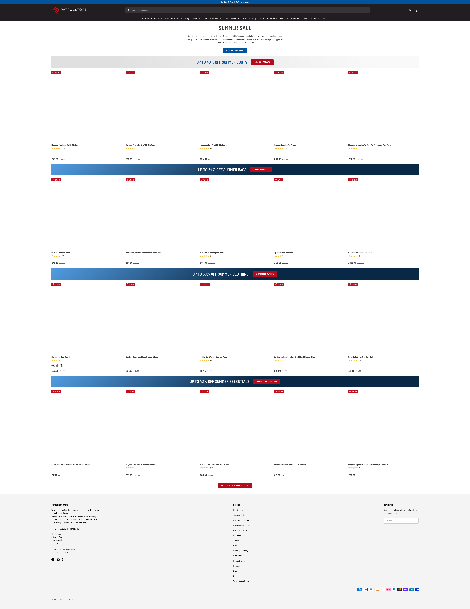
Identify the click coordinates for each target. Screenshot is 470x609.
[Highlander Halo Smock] (86, 318)
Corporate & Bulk (240, 530)
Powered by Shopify (70, 600)
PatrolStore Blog (240, 555)
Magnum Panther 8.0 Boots (285, 145)
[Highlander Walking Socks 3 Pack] (235, 318)
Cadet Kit (295, 18)
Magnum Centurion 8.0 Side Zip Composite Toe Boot (369, 145)
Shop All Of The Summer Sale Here (235, 486)
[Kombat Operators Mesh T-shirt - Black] (161, 318)
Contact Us (237, 545)
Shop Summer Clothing (265, 274)
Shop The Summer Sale (235, 50)
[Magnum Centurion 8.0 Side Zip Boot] (161, 106)
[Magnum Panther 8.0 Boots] (309, 106)
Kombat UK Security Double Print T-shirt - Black (70, 464)
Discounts (237, 535)
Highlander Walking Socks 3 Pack (213, 357)
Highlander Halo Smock (60, 357)
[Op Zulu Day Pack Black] (86, 213)
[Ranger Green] (61, 365)
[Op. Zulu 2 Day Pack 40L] (309, 213)
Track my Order (239, 515)
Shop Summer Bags (261, 169)
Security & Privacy (240, 550)
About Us (236, 540)
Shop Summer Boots (262, 62)
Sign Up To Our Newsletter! (239, 2)
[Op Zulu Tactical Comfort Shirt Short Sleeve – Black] (309, 318)
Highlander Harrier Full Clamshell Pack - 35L (143, 252)
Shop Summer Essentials (267, 381)
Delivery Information (241, 525)
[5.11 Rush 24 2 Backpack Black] (235, 213)
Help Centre (238, 510)
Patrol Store (60, 600)
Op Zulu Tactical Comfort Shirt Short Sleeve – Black (295, 357)
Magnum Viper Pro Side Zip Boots (213, 145)
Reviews (236, 566)
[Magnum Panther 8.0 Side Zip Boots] (86, 106)
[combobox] (247, 10)
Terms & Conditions (241, 581)
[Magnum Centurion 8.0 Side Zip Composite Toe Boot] (383, 106)
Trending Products (310, 18)
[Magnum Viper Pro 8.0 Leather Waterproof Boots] (383, 425)
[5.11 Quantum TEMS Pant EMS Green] (235, 425)
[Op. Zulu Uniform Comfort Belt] (383, 318)
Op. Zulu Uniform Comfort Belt (360, 357)
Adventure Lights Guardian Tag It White (290, 464)
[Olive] (57, 365)
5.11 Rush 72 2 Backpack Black (360, 252)
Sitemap (236, 576)
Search (236, 571)
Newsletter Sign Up (241, 561)
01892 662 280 (61, 528)
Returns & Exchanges (241, 520)
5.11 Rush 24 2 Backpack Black (212, 252)
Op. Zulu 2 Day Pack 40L (283, 252)
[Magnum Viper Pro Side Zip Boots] (235, 106)
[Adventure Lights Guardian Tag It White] (309, 425)
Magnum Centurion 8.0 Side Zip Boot (140, 145)
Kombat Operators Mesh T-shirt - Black (142, 357)
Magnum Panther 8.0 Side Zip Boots (65, 145)
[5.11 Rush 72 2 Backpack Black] (383, 213)
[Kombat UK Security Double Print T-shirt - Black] (86, 425)
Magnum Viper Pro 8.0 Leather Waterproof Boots (368, 464)
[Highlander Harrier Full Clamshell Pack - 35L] (161, 213)
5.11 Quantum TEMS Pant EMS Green (214, 464)
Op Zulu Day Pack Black (60, 252)
